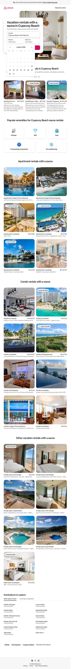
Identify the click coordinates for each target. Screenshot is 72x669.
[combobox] (23, 35)
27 (24, 70)
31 (13, 74)
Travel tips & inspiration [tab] (27, 599)
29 (32, 70)
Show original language (50, 2)
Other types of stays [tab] (10, 599)
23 (10, 70)
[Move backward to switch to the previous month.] (10, 47)
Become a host (60, 8)
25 (17, 70)
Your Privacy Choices (41, 666)
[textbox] (15, 42)
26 (21, 70)
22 (32, 66)
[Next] (38, 76)
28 (28, 70)
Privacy (25, 666)
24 (13, 70)
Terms (31, 666)
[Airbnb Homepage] (8, 8)
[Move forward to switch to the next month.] (31, 47)
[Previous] (31, 76)
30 (10, 74)
